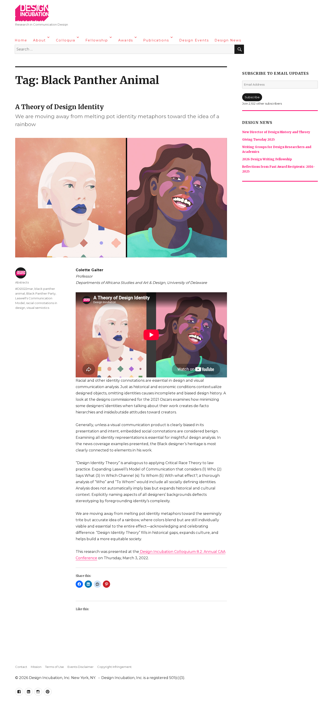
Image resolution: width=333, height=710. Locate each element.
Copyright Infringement (114, 667)
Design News (228, 40)
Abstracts (22, 282)
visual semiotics (38, 307)
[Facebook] (18, 61)
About (39, 40)
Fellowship (96, 40)
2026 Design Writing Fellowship (267, 159)
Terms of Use (54, 667)
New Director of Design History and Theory (276, 132)
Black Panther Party (41, 293)
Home (21, 40)
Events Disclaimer (81, 667)
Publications (156, 40)
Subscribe (252, 97)
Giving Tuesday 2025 (258, 140)
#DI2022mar (24, 288)
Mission (36, 667)
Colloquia (65, 40)
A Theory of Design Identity (59, 107)
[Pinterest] (45, 61)
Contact (21, 667)
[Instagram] (36, 61)
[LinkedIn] (27, 61)
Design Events (194, 40)
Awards (125, 40)
